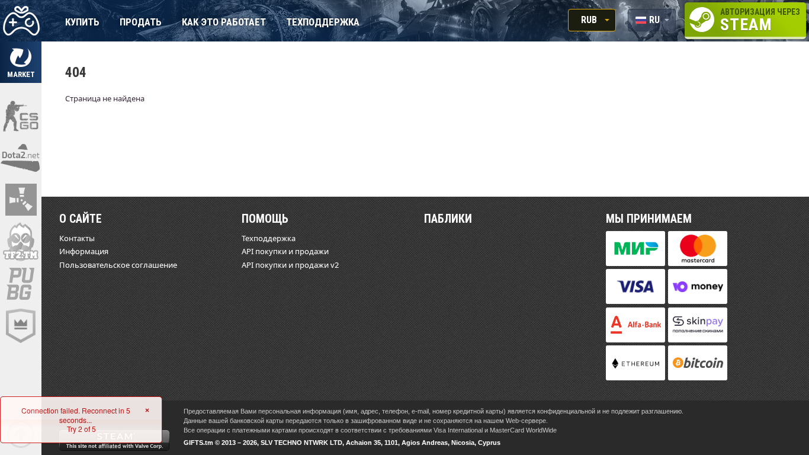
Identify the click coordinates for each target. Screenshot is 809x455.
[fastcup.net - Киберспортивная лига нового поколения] (20, 326)
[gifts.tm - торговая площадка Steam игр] (20, 62)
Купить (82, 23)
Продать (141, 23)
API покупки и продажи (285, 251)
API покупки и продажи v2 (290, 264)
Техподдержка (322, 23)
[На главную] (20, 20)
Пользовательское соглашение (118, 264)
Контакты (77, 238)
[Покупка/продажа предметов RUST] (20, 199)
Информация (83, 251)
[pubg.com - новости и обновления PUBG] (20, 284)
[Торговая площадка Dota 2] (20, 157)
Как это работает (224, 23)
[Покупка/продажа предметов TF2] (20, 241)
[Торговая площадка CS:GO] (20, 115)
